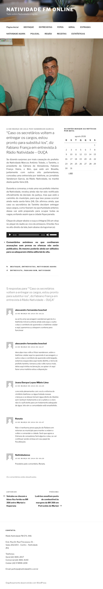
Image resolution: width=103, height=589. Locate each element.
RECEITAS (61, 34)
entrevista (16, 270)
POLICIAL (35, 34)
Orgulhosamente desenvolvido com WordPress (26, 583)
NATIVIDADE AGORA (15, 34)
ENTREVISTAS (45, 27)
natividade (45, 270)
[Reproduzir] (10, 234)
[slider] (53, 234)
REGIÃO (48, 34)
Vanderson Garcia (44, 129)
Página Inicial (12, 27)
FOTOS (60, 27)
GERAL (72, 27)
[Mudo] (47, 234)
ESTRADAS (85, 27)
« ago (70, 173)
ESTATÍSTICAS (78, 34)
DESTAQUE (29, 27)
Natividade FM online (40, 9)
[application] (32, 234)
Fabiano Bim (30, 270)
